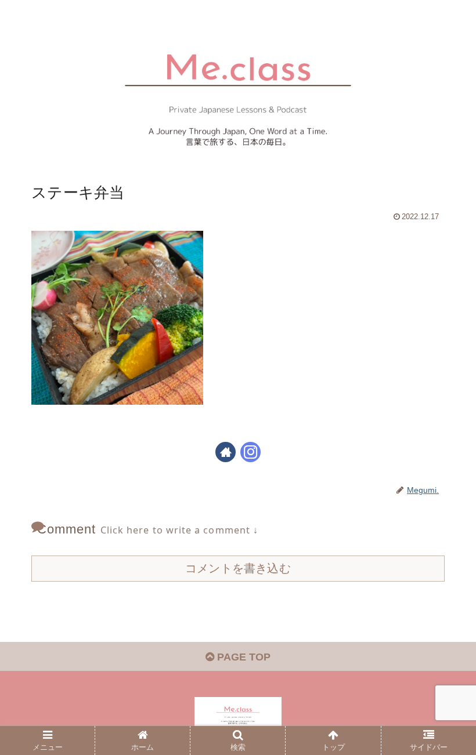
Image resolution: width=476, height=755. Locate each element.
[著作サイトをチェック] (225, 452)
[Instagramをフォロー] (250, 452)
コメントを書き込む (238, 568)
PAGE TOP (242, 657)
